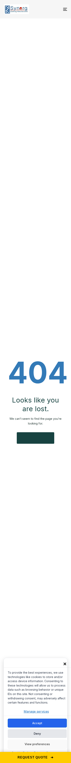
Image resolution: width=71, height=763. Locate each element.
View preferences (37, 744)
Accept (37, 723)
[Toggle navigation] (56, 9)
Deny (37, 733)
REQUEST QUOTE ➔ (35, 757)
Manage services (36, 711)
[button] (65, 664)
